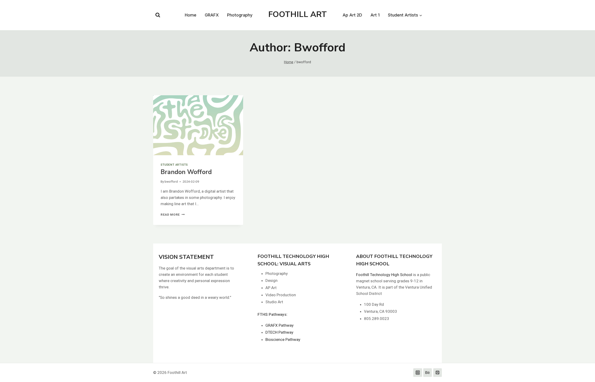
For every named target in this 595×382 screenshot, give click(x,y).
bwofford (171, 181)
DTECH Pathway (279, 332)
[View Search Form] (157, 15)
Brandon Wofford (186, 172)
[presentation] (198, 125)
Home (190, 15)
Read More (173, 214)
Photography (239, 15)
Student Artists (174, 164)
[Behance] (427, 372)
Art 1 (375, 15)
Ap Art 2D (352, 15)
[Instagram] (417, 372)
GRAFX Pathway (279, 325)
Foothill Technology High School (384, 274)
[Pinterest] (437, 372)
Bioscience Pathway (282, 339)
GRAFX (212, 15)
